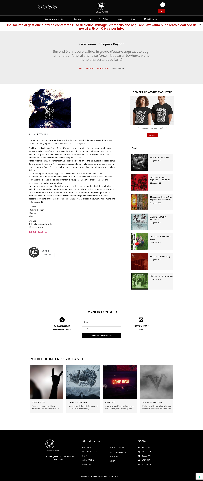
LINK (141, 330)
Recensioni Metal (102, 68)
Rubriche (77, 19)
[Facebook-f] (40, 7)
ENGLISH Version (151, 19)
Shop (133, 19)
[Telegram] (50, 7)
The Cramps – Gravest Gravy (161, 276)
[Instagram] (45, 7)
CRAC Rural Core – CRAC (159, 157)
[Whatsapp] (55, 7)
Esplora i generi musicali (54, 19)
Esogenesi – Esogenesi (78, 402)
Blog (91, 19)
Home (81, 68)
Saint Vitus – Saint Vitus (152, 402)
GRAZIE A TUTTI (38, 402)
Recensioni (90, 68)
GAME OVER (110, 402)
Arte (120, 19)
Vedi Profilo (48, 255)
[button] (162, 4)
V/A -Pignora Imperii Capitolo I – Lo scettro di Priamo (160, 179)
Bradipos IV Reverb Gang (160, 256)
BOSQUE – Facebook (38, 232)
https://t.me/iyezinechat (62, 330)
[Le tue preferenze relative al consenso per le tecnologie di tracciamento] (199, 477)
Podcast (106, 19)
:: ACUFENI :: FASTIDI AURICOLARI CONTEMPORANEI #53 (159, 219)
